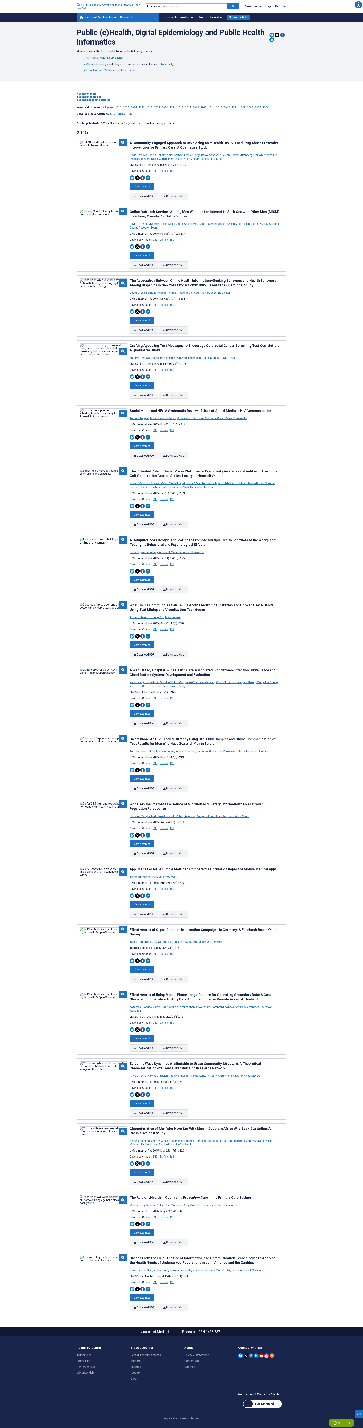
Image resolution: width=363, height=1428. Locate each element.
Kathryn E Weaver (140, 357)
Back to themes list (90, 96)
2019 (173, 107)
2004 (266, 107)
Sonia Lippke (137, 552)
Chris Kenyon (192, 751)
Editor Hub (83, 1361)
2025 (126, 107)
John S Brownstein (223, 1075)
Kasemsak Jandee (141, 1006)
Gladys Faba (154, 1270)
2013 (219, 107)
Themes (135, 1367)
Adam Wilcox (201, 292)
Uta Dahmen (214, 941)
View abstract (142, 186)
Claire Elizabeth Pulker (170, 816)
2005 (258, 107)
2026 (118, 107)
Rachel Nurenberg (241, 155)
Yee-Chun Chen (139, 686)
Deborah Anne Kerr (216, 816)
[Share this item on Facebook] (282, 35)
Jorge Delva (200, 155)
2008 (250, 107)
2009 (242, 107)
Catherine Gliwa (214, 418)
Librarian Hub (85, 1372)
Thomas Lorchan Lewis (144, 876)
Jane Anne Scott (238, 816)
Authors (135, 1361)
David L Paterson (171, 487)
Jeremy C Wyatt (168, 876)
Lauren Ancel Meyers (247, 1075)
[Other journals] (155, 17)
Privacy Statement (196, 1355)
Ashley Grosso (161, 1140)
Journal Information (177, 17)
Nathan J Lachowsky (162, 223)
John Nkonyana (255, 1140)
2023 (142, 107)
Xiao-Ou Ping (207, 682)
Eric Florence (260, 751)
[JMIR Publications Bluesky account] (240, 1355)
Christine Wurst (182, 941)
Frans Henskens (208, 1205)
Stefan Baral (183, 1144)
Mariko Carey (138, 1205)
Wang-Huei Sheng (267, 682)
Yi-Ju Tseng (137, 682)
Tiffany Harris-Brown (251, 483)
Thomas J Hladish (157, 1075)
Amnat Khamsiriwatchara (195, 1006)
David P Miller (228, 357)
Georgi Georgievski (187, 223)
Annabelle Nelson (219, 155)
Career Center (253, 6)
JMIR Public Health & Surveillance (104, 57)
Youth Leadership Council (207, 158)
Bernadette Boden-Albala (161, 292)
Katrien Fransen (156, 751)
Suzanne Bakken (220, 292)
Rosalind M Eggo (178, 1075)
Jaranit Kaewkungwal (165, 1006)
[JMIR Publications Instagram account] (266, 1355)
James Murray (259, 223)
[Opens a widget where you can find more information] (341, 1423)
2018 (180, 107)
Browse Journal (208, 17)
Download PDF (145, 196)
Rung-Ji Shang (246, 682)
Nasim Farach (138, 1270)
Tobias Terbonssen (141, 941)
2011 (235, 107)
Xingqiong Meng (194, 816)
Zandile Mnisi (166, 1144)
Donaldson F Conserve (190, 418)
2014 (211, 107)
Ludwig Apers (175, 751)
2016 (196, 107)
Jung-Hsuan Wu (154, 682)
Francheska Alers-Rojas (144, 158)
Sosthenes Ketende (182, 1140)
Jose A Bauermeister (160, 155)
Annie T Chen (138, 617)
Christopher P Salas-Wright (175, 158)
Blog (133, 1378)
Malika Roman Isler (235, 418)
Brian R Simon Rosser (212, 223)
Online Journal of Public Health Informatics (109, 70)
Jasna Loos (245, 751)
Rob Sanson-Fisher (229, 1205)
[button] (358, 4)
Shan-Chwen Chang (173, 686)
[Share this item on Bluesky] (271, 35)
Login (268, 6)
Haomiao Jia (185, 292)
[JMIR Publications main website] (109, 6)
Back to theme (87, 93)
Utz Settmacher (163, 941)
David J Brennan (140, 223)
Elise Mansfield (173, 1205)
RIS (130, 113)
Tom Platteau (138, 751)
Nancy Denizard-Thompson (184, 357)
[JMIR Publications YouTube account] (261, 1355)
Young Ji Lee (138, 292)
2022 (149, 107)
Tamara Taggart (140, 418)
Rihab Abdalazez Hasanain (198, 487)
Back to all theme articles (94, 99)
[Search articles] (233, 6)
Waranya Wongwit (248, 1006)
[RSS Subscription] (272, 1355)
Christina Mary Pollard (143, 816)
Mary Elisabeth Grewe (163, 418)
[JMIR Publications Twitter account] (246, 1355)
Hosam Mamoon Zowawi (145, 483)
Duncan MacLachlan (237, 223)
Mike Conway (173, 617)
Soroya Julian (170, 1270)
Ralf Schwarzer (194, 552)
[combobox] (194, 6)
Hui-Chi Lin (171, 682)
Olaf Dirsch (199, 941)
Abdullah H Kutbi (228, 483)
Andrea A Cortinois (251, 1270)
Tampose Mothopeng (208, 1140)
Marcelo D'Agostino (227, 1270)
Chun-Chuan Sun (226, 682)
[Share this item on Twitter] (277, 35)
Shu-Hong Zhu (155, 617)
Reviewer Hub (86, 1367)
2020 (165, 107)
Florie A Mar (193, 483)
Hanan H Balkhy (150, 487)
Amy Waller (190, 1205)
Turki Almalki (209, 483)
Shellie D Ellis (159, 357)
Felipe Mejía (187, 1270)
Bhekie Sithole (149, 1144)
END (112, 113)
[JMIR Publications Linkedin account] (256, 1355)
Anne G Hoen (138, 1075)
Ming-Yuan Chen (188, 682)
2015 (204, 107)
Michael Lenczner (200, 1075)
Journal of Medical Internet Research (108, 17)
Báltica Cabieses (205, 1270)
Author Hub (84, 1355)
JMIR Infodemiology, (96, 64)
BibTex (122, 113)
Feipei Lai (155, 686)
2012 (227, 107)
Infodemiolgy (167, 64)
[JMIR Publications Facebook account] (251, 1355)
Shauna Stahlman (141, 1140)
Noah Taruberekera (233, 1140)
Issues (135, 1372)
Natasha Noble (155, 1205)
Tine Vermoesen (227, 751)
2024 (134, 107)
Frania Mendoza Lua (265, 155)
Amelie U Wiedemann (171, 552)
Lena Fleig (151, 552)
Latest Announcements (145, 1355)
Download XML (175, 196)
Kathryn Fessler (183, 155)
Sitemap (189, 1367)
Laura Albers (208, 751)
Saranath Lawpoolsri (224, 1006)
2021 (157, 107)
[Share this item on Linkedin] (271, 39)
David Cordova (138, 155)
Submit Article (238, 17)
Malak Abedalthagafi (173, 483)
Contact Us (191, 1361)
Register (280, 6)
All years (108, 107)
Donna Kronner (210, 357)
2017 (188, 107)
